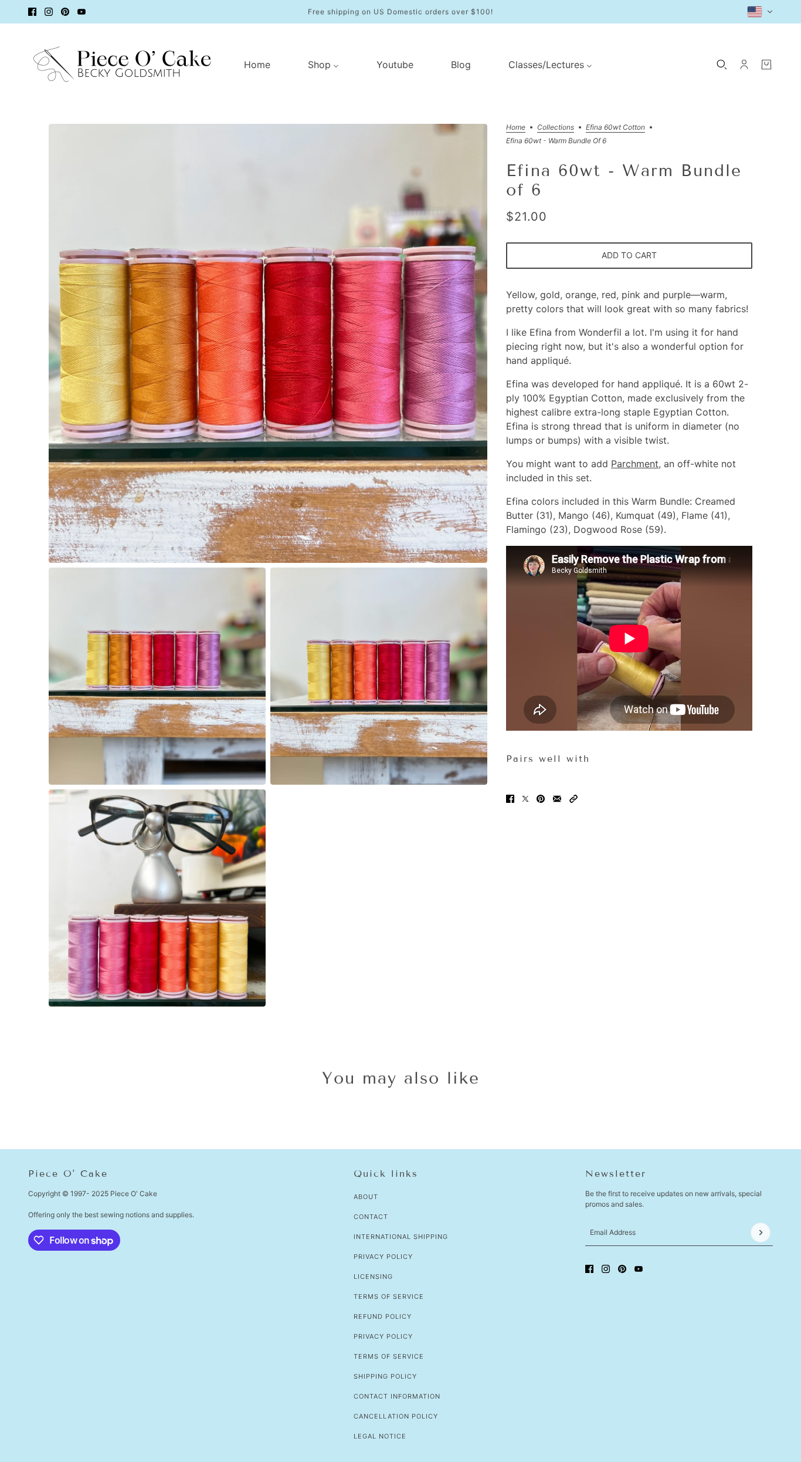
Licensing (373, 1276)
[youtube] (81, 11)
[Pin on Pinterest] (540, 798)
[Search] (721, 64)
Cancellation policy (396, 1416)
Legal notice (380, 1436)
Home (515, 127)
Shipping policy (385, 1376)
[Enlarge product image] (268, 343)
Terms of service (389, 1356)
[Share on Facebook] (510, 798)
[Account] (744, 64)
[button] (573, 798)
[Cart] (766, 64)
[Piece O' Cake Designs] (122, 64)
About (366, 1197)
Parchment (635, 464)
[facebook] (32, 11)
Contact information (397, 1396)
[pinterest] (65, 11)
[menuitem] (257, 64)
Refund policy (383, 1316)
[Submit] (761, 1232)
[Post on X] (525, 799)
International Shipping (401, 1237)
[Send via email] (557, 798)
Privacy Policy (383, 1256)
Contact (371, 1217)
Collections (555, 127)
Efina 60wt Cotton (615, 127)
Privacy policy (383, 1336)
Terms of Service (389, 1296)
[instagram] (48, 11)
